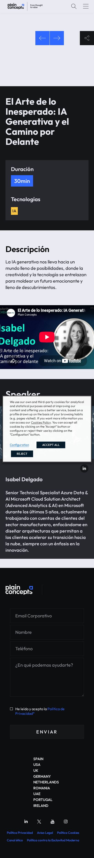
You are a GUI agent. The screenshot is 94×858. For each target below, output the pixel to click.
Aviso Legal (45, 833)
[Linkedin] (26, 821)
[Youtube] (52, 821)
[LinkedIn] (84, 468)
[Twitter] (39, 821)
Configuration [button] (19, 445)
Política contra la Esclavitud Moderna (53, 840)
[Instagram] (66, 821)
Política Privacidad (20, 833)
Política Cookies (68, 833)
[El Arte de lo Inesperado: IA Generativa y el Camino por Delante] (25, 6)
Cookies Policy (41, 422)
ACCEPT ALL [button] (51, 445)
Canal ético (15, 840)
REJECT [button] (22, 454)
